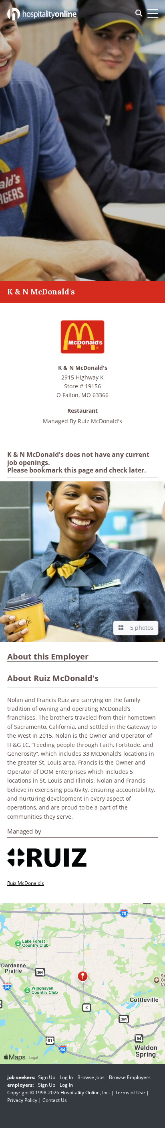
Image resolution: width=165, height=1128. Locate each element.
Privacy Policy (22, 1100)
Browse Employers (130, 1077)
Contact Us (54, 1100)
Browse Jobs (91, 1077)
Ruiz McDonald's (100, 421)
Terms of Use (130, 1092)
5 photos (140, 627)
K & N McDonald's (82, 368)
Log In (66, 1077)
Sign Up (46, 1077)
